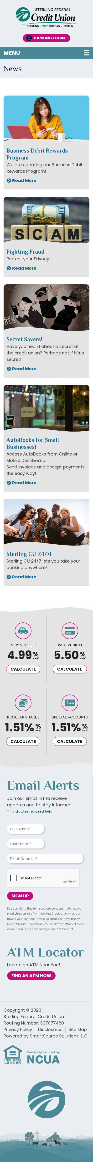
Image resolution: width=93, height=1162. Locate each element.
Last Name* (20, 844)
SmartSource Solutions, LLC (59, 1036)
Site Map (77, 1029)
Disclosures (50, 1029)
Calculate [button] (23, 669)
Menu (43, 53)
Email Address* (23, 858)
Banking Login (49, 38)
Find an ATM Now (31, 976)
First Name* (20, 829)
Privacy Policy (18, 1029)
